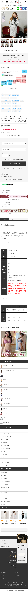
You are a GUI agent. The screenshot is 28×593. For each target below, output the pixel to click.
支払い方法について (8, 582)
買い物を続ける (5, 206)
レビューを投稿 (5, 192)
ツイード (22, 100)
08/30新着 (18, 111)
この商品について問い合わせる (8, 204)
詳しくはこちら (21, 560)
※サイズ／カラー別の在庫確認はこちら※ (14, 159)
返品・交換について (5, 173)
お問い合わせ (3, 578)
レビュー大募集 (4, 490)
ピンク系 (13, 105)
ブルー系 (13, 111)
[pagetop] (14, 537)
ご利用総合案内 (4, 472)
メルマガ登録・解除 (11, 585)
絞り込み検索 (3, 475)
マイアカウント (3, 572)
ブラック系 (14, 108)
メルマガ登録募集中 (5, 484)
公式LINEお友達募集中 (5, 481)
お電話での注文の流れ (5, 501)
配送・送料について (5, 174)
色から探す (14, 103)
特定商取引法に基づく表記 (6, 176)
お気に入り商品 (4, 478)
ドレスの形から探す (15, 95)
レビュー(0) (23, 219)
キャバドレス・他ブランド (5, 95)
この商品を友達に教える (7, 202)
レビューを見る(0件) (6, 190)
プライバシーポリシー (19, 584)
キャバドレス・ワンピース (5, 105)
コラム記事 (3, 504)
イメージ (14, 219)
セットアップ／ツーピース (5, 100)
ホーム (3, 582)
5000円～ (9, 103)
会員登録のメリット (5, 495)
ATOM (19, 585)
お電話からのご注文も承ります (15, 179)
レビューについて (5, 189)
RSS (16, 585)
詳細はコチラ (17, 135)
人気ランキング (4, 498)
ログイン (2, 575)
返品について (23, 582)
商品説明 (5, 219)
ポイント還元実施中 (5, 492)
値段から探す (3, 103)
